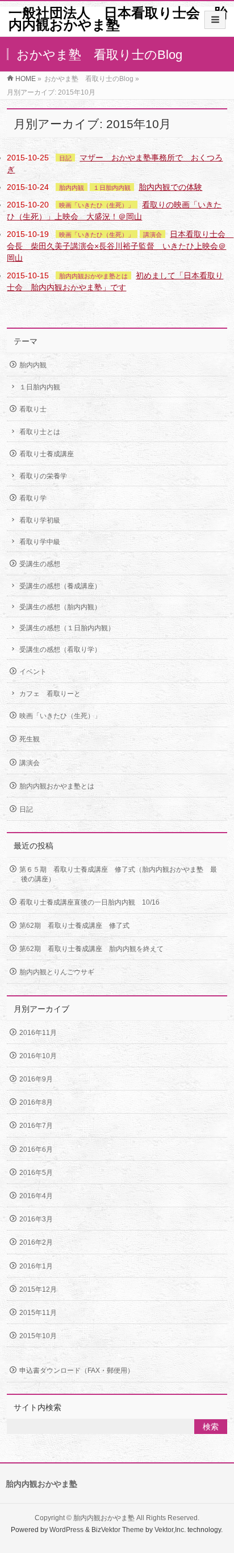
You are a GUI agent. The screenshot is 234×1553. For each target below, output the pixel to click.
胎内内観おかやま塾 (104, 1518)
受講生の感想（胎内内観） (60, 607)
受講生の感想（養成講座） (60, 586)
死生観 (29, 739)
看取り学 (33, 498)
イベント (33, 672)
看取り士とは (39, 432)
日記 (65, 158)
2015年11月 (38, 1313)
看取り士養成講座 (46, 454)
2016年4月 (36, 1196)
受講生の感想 (39, 564)
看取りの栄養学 (43, 476)
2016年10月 (38, 1056)
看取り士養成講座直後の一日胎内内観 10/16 (89, 902)
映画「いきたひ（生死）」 (96, 205)
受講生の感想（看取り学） (60, 650)
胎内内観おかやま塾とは (93, 276)
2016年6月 (36, 1149)
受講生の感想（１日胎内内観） (67, 628)
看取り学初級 (39, 520)
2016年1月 (36, 1266)
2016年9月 (36, 1079)
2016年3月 (36, 1219)
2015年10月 (38, 1336)
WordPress (66, 1530)
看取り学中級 (39, 542)
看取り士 (33, 409)
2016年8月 (36, 1102)
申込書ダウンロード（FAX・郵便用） (76, 1370)
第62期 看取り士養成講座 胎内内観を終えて (91, 949)
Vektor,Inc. (170, 1530)
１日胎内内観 (112, 187)
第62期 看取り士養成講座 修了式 (74, 926)
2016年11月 (38, 1033)
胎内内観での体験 (170, 187)
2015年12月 (38, 1289)
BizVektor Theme (117, 1530)
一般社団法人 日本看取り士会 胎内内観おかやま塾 (118, 18)
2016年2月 (36, 1242)
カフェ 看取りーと (50, 694)
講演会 (152, 234)
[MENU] (214, 20)
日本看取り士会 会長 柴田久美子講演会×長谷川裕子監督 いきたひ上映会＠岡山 (120, 246)
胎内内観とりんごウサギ (60, 972)
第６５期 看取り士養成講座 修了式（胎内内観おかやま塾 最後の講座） (118, 873)
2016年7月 (36, 1126)
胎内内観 (71, 187)
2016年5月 (36, 1173)
